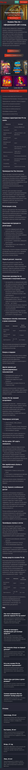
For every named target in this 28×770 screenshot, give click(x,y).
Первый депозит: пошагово (9, 101)
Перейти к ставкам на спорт (14, 55)
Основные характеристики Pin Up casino (12, 96)
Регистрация (23, 2)
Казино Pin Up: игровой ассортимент (11, 103)
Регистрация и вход (22, 98)
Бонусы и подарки (20, 101)
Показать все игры (14, 91)
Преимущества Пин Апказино (9, 98)
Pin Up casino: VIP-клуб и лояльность (11, 106)
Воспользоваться (14, 18)
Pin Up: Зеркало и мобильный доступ (11, 108)
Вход (17, 2)
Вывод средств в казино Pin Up (10, 114)
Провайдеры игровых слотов (9, 111)
